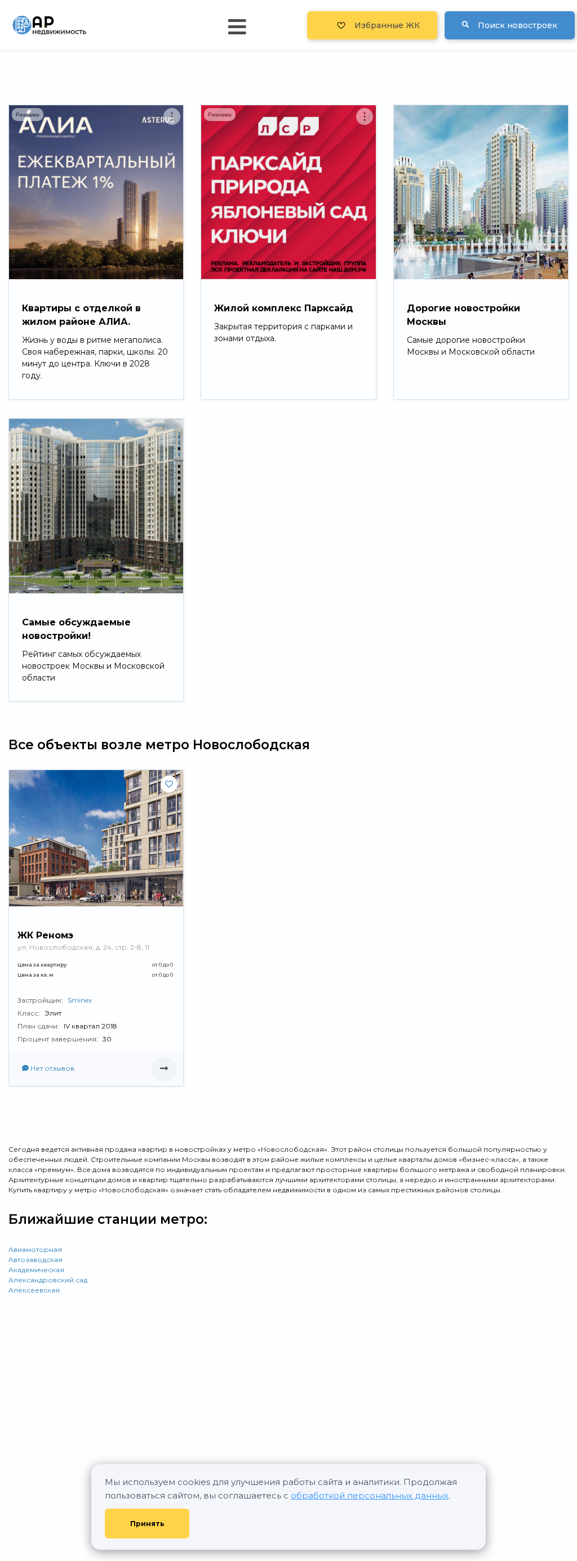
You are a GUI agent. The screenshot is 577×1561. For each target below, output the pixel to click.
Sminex (80, 1000)
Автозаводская (35, 1259)
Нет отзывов (51, 1068)
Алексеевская (34, 1290)
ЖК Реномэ (45, 935)
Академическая (36, 1269)
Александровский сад (47, 1280)
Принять (147, 1523)
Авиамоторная (35, 1249)
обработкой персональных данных (370, 1495)
